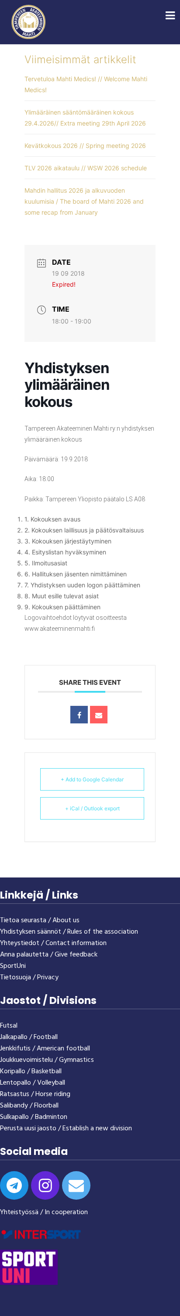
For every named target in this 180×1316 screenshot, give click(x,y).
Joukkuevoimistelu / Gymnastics (47, 1060)
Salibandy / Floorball (29, 1105)
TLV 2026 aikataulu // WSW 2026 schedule (85, 168)
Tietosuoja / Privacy (29, 977)
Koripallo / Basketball (31, 1071)
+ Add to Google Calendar (92, 779)
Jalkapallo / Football (29, 1037)
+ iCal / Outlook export (92, 808)
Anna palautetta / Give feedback (48, 954)
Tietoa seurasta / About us (40, 920)
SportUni (13, 966)
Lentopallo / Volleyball (32, 1083)
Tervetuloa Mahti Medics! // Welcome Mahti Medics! (85, 84)
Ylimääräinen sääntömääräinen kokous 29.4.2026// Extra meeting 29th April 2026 (85, 117)
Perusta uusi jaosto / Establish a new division (66, 1128)
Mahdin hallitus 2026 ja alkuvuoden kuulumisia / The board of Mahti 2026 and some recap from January (84, 201)
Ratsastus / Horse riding (35, 1094)
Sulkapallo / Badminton (33, 1117)
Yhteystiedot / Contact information (53, 943)
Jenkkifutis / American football (45, 1048)
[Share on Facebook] (79, 714)
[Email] (98, 714)
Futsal (8, 1026)
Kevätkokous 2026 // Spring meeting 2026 (85, 145)
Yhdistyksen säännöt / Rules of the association (69, 932)
